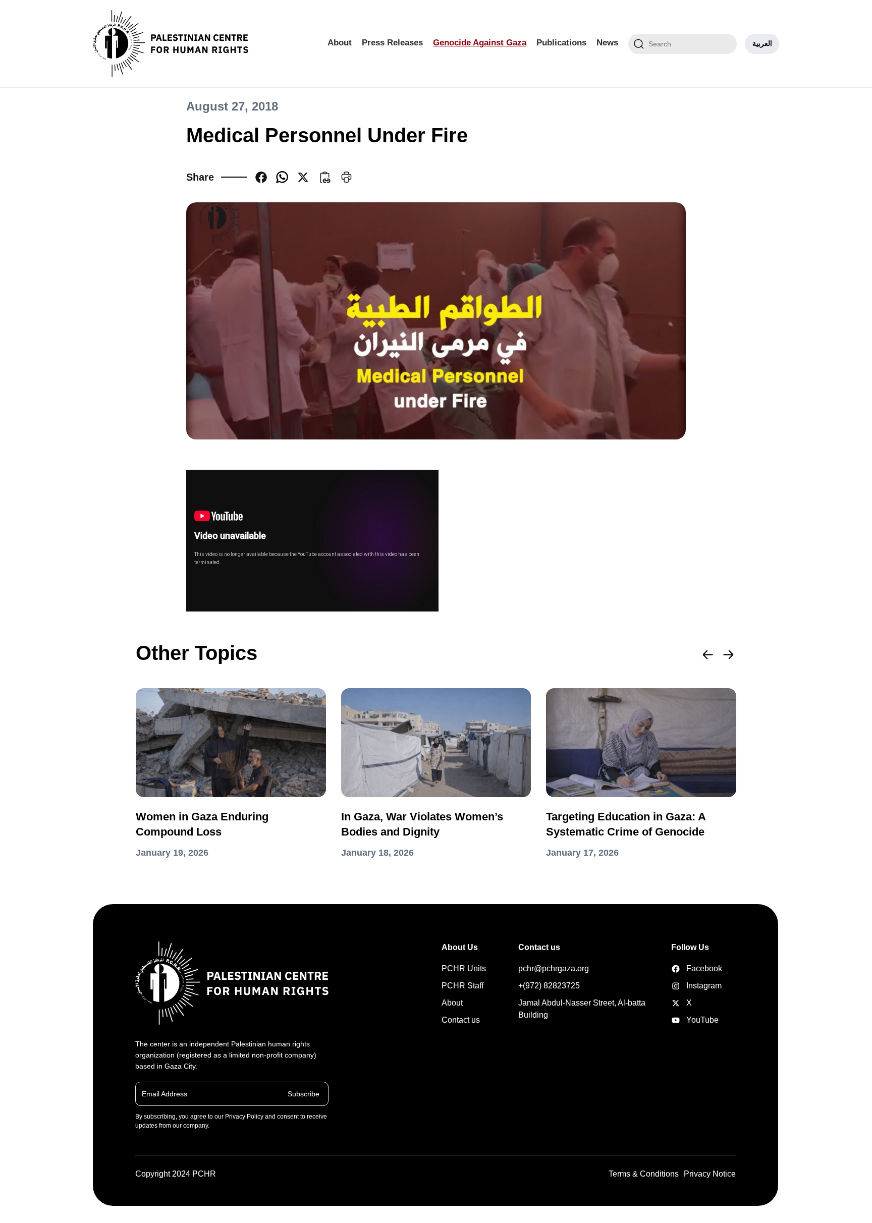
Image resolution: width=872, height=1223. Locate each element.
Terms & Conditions (644, 1174)
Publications (561, 42)
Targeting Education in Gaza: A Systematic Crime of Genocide (625, 824)
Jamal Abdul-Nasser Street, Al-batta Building (581, 1008)
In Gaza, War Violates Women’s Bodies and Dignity (422, 824)
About (340, 42)
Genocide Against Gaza (479, 42)
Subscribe (303, 1093)
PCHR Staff (462, 985)
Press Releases (392, 42)
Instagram (686, 985)
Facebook (686, 968)
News (607, 42)
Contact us (461, 1020)
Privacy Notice (710, 1174)
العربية (762, 43)
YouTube (686, 1020)
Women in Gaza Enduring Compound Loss (202, 824)
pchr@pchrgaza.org (553, 968)
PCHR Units (464, 968)
